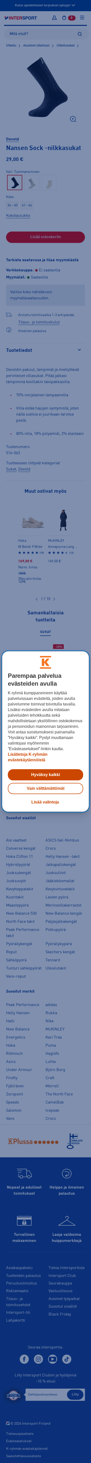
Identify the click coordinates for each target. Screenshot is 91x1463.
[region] (45, 731)
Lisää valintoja (45, 802)
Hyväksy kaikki (45, 774)
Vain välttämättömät (45, 788)
